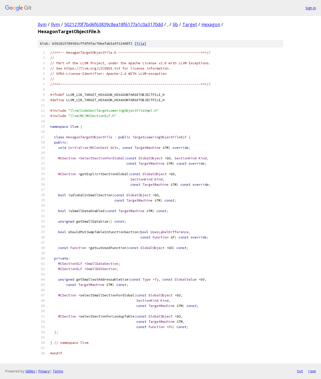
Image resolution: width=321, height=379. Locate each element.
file (140, 43)
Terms (58, 371)
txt (300, 371)
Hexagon (210, 24)
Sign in (310, 8)
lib (175, 24)
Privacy (44, 371)
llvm (42, 24)
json (312, 371)
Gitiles (30, 371)
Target (189, 24)
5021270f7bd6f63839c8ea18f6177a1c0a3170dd (113, 24)
